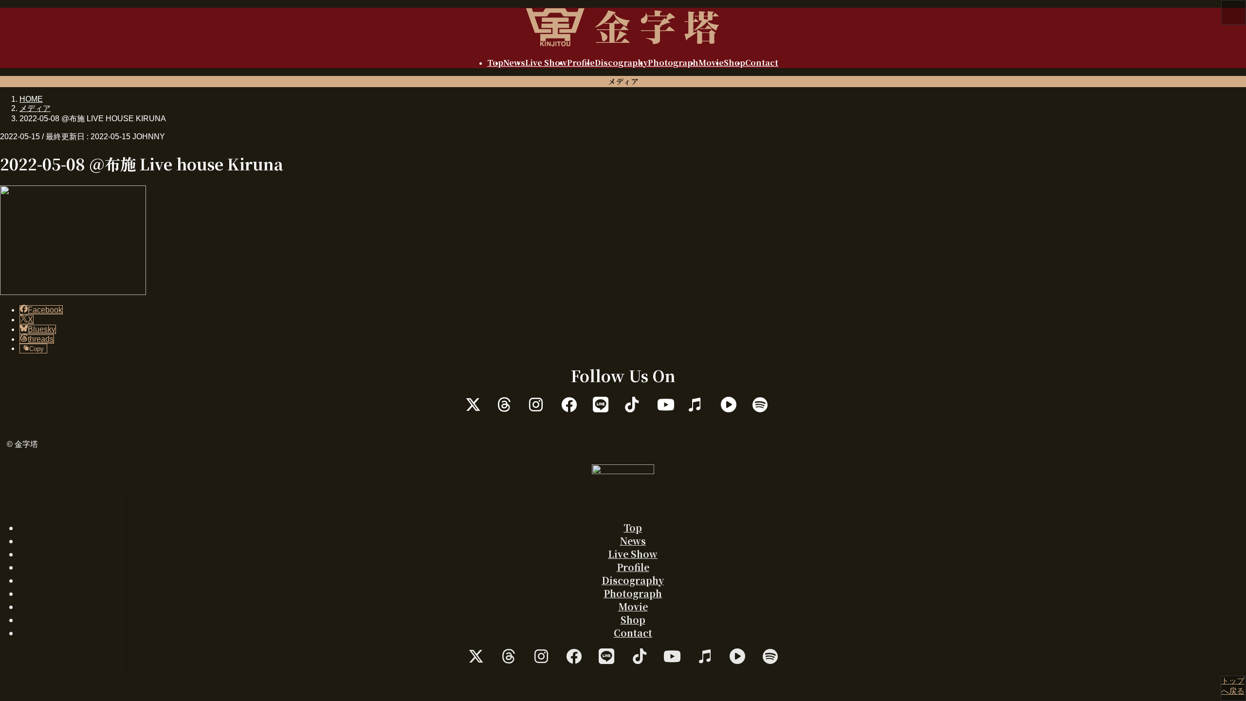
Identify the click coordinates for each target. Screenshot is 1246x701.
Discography (633, 580)
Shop (633, 619)
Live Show (633, 553)
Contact (633, 632)
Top (632, 527)
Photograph (633, 593)
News (633, 540)
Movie (633, 606)
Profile (633, 566)
